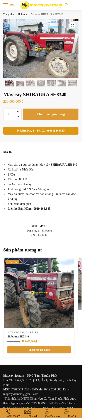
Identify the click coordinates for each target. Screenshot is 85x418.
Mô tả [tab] (7, 152)
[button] (72, 25)
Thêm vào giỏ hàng (51, 114)
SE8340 (43, 234)
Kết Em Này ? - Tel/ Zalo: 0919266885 (41, 130)
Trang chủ (8, 14)
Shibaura (22, 14)
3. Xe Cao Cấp (16, 332)
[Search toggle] (66, 5)
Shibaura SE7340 (18, 336)
